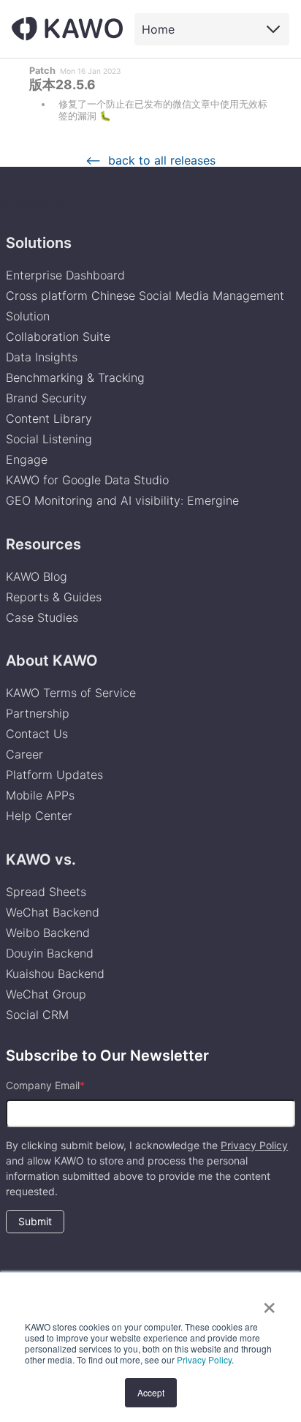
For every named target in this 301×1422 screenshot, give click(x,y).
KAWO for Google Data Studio (87, 480)
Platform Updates (54, 774)
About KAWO (52, 660)
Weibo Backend (48, 932)
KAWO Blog (36, 576)
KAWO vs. (41, 859)
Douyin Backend (50, 953)
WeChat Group (46, 994)
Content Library (49, 418)
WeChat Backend (52, 912)
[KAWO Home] (67, 28)
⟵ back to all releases (150, 160)
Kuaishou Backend (55, 973)
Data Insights (41, 357)
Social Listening (49, 439)
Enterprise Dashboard (65, 275)
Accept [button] (150, 1392)
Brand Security (46, 398)
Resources (43, 544)
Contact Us (37, 733)
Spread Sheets (46, 891)
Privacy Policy (204, 1359)
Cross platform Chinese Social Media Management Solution (145, 305)
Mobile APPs (40, 795)
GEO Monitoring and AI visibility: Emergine (122, 500)
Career (24, 754)
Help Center (39, 815)
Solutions (39, 243)
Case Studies (42, 617)
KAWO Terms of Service (73, 692)
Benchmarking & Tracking (75, 377)
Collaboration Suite (58, 336)
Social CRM (37, 1014)
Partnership (37, 713)
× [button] (269, 1302)
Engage (26, 459)
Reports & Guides (54, 597)
